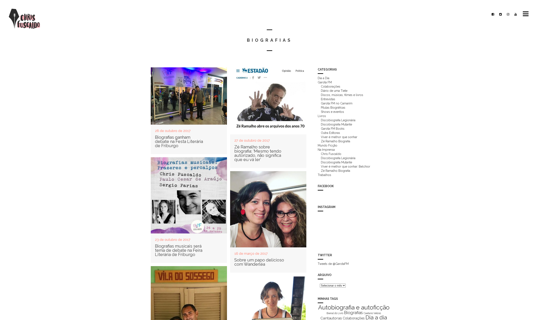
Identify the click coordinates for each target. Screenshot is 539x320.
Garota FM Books (332, 128)
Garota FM (325, 82)
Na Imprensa (326, 149)
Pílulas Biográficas (333, 107)
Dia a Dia (323, 78)
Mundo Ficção (327, 145)
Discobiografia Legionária (338, 120)
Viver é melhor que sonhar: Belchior (345, 166)
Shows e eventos (332, 111)
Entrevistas (328, 99)
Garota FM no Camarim (336, 103)
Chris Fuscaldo (331, 154)
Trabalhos (324, 175)
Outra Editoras (330, 133)
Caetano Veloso (372, 313)
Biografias (353, 312)
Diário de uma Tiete (334, 90)
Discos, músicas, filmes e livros (342, 95)
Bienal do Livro (335, 313)
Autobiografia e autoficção (354, 307)
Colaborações (330, 86)
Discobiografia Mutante (336, 124)
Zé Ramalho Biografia (335, 141)
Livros (322, 116)
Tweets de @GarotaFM (333, 263)
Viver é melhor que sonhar (339, 137)
